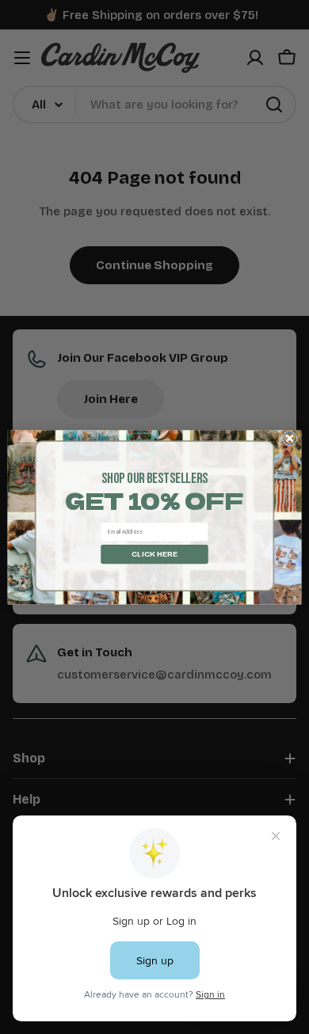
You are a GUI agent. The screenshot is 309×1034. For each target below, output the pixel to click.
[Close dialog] (290, 437)
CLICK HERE (154, 553)
